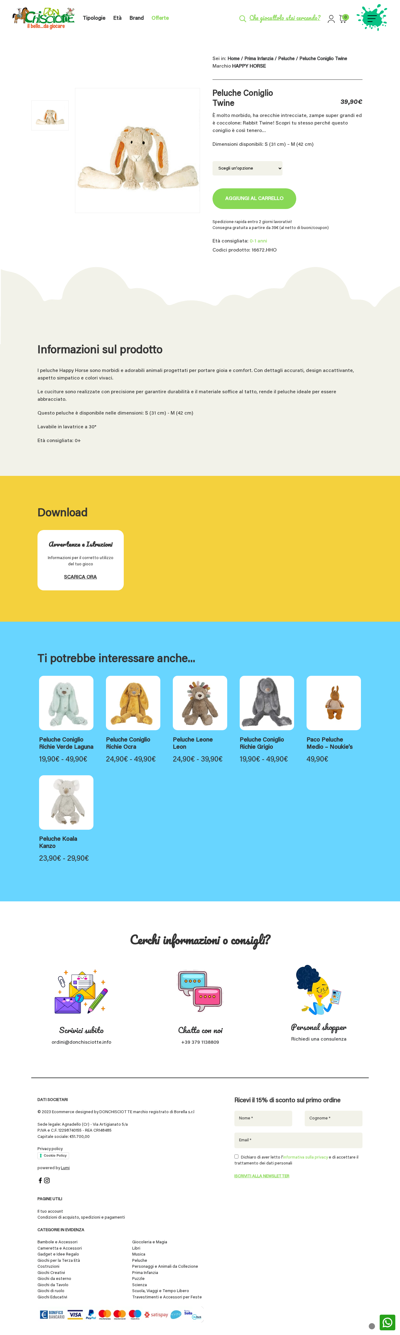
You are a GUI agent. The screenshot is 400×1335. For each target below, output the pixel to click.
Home (234, 59)
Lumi (65, 1168)
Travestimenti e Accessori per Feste (167, 1297)
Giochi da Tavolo (53, 1285)
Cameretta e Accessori (60, 1248)
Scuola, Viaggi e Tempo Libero (160, 1291)
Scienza (139, 1285)
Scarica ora (80, 577)
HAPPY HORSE (249, 66)
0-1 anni (258, 241)
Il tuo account (50, 1212)
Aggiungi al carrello (254, 198)
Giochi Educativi (52, 1297)
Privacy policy (50, 1149)
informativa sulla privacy (305, 1157)
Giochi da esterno (54, 1279)
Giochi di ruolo (51, 1291)
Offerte (160, 18)
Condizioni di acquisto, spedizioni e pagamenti (81, 1217)
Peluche (286, 59)
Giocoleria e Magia (149, 1242)
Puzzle (138, 1279)
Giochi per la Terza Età (59, 1261)
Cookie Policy (55, 1155)
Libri (136, 1248)
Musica (138, 1254)
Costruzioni (48, 1267)
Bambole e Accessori (58, 1242)
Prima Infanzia (258, 59)
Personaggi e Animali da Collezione (165, 1267)
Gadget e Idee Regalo (58, 1254)
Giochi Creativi (51, 1273)
